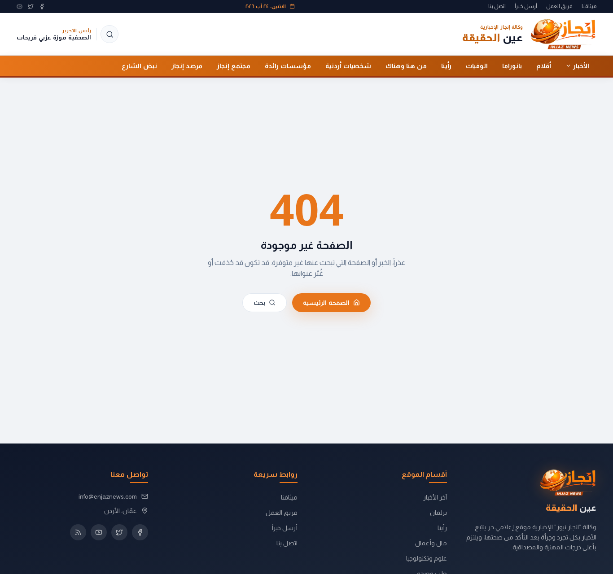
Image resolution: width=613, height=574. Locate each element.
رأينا (446, 65)
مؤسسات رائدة (288, 65)
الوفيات (477, 65)
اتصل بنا (497, 6)
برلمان (438, 512)
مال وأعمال (431, 543)
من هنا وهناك (406, 65)
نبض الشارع (139, 65)
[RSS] (78, 532)
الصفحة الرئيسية (326, 302)
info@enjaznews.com (108, 496)
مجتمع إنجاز (233, 65)
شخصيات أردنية (348, 65)
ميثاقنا (589, 6)
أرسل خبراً (526, 6)
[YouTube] (19, 6)
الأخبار (581, 65)
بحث (259, 302)
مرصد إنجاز (186, 65)
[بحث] (109, 34)
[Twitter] (31, 6)
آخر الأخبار (435, 497)
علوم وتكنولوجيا (426, 558)
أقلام (543, 65)
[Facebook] (42, 6)
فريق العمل (559, 6)
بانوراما (512, 65)
